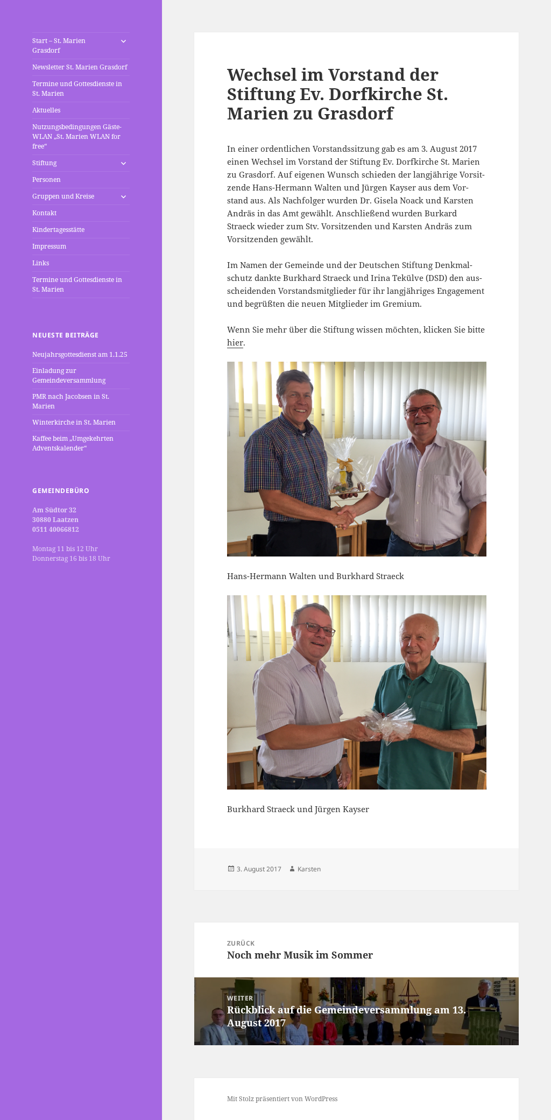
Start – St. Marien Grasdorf (59, 45)
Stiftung (44, 162)
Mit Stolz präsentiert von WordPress (282, 1098)
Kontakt (44, 212)
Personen (46, 179)
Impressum (49, 246)
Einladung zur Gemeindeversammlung (68, 375)
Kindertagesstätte (58, 229)
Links (40, 262)
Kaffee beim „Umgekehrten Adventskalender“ (73, 443)
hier (235, 342)
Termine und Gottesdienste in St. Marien (77, 88)
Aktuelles (46, 110)
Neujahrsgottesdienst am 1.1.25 (80, 354)
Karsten (309, 869)
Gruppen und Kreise (63, 196)
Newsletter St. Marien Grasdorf (79, 67)
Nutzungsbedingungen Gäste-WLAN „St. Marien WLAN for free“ (77, 136)
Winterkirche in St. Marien (74, 422)
